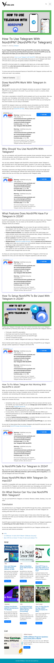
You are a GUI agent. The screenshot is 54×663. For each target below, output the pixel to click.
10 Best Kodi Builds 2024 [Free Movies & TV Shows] (11, 608)
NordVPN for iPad (19, 108)
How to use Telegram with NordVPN (25, 57)
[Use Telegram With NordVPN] (8, 115)
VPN (5, 533)
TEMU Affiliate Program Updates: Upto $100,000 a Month (35, 637)
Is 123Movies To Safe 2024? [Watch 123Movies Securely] (20, 535)
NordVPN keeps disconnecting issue (20, 426)
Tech (37, 563)
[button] (46, 4)
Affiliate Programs (28, 634)
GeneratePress (34, 660)
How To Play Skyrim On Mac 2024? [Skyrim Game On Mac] (42, 609)
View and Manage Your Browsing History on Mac (10, 567)
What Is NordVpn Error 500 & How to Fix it (26, 567)
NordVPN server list (19, 406)
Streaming (7, 604)
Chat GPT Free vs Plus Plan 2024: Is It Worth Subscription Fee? (42, 568)
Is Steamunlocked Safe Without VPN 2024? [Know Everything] (26, 609)
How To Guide (39, 604)
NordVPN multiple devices (23, 241)
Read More (7, 581)
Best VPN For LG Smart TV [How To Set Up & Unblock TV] (20, 538)
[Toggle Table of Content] (17, 78)
